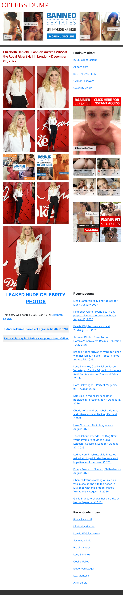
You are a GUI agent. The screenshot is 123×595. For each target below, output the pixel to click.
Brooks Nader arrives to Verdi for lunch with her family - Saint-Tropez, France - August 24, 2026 (97, 355)
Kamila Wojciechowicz (86, 533)
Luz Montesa (81, 575)
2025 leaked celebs (85, 59)
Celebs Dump (25, 5)
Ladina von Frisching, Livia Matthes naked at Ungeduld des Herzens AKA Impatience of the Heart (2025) (95, 458)
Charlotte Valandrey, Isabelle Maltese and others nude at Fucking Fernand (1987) (95, 414)
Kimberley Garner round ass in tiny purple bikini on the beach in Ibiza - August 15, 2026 (94, 315)
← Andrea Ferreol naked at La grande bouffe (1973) (35, 329)
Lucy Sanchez (81, 554)
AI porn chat (80, 66)
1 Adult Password (83, 80)
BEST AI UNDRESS (84, 73)
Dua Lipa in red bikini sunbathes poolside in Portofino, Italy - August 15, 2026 (97, 399)
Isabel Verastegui (83, 568)
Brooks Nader (81, 547)
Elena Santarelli (82, 519)
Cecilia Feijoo (81, 561)
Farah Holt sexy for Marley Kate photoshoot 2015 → (36, 338)
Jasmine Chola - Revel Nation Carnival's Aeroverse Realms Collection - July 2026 (97, 341)
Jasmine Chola (82, 540)
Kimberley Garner (83, 526)
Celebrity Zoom (82, 87)
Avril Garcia (80, 582)
